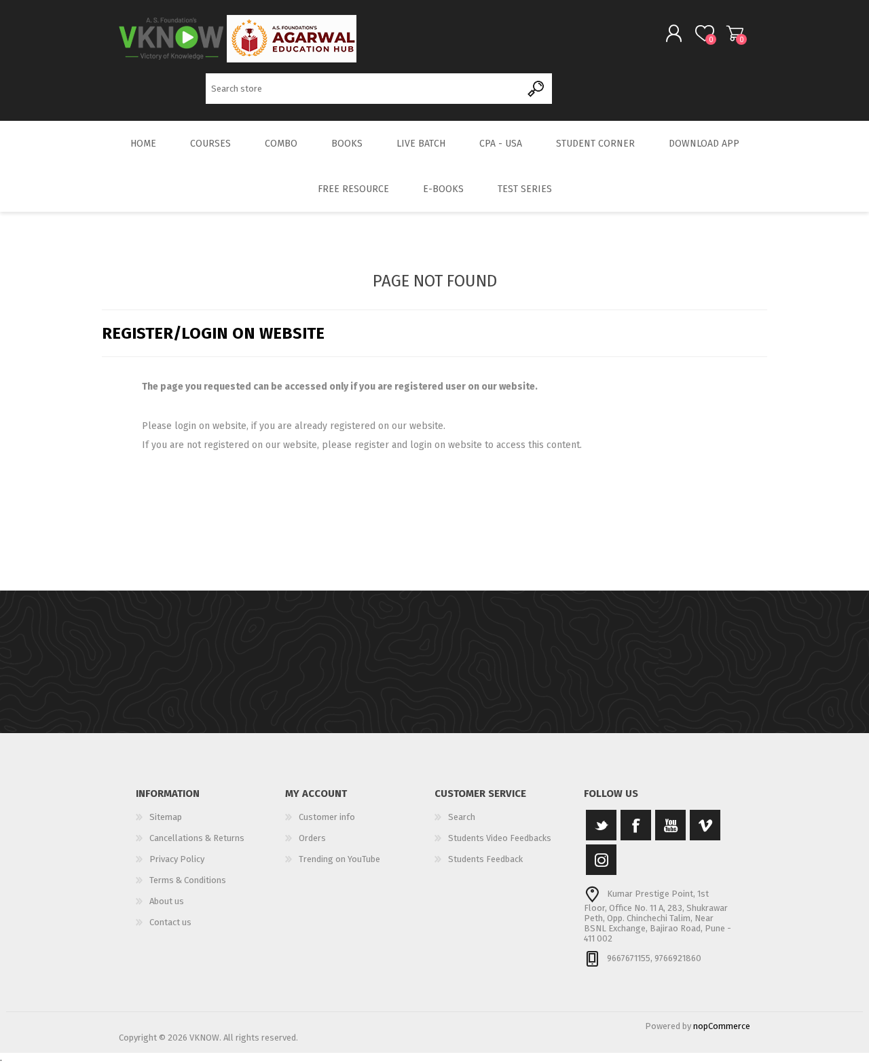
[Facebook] (636, 825)
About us (166, 901)
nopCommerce (721, 1026)
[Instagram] (601, 859)
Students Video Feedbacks (499, 838)
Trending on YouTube (339, 859)
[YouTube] (670, 825)
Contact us (170, 922)
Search (536, 88)
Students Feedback (485, 859)
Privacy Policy (176, 859)
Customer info (327, 817)
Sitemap (165, 817)
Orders (312, 838)
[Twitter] (601, 825)
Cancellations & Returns (196, 838)
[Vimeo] (705, 825)
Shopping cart (735, 33)
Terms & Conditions (187, 880)
